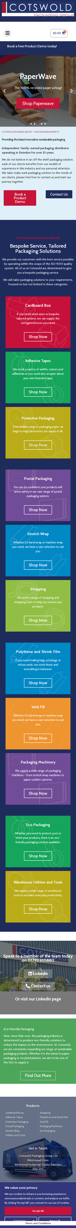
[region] (38, 1205)
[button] (4, 90)
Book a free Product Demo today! (32, 46)
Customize (19, 1220)
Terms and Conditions (38, 1223)
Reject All (55, 1220)
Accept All (38, 1211)
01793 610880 (38, 1176)
